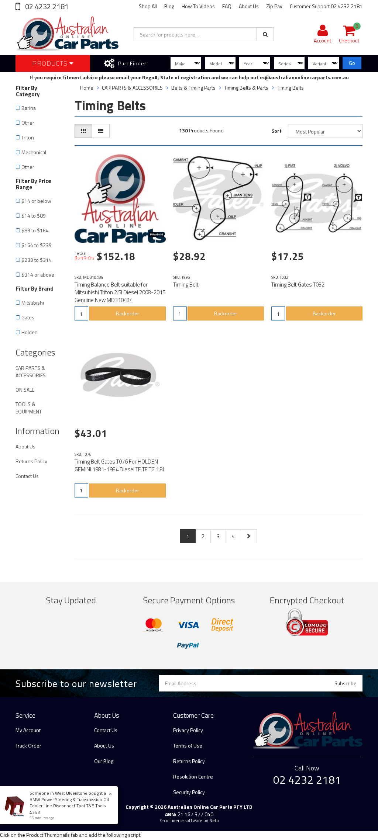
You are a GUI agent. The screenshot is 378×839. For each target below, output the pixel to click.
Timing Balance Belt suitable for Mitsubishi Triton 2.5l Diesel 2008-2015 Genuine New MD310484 (120, 292)
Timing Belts (290, 87)
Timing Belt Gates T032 (297, 284)
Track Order (28, 745)
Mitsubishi (32, 302)
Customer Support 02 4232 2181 (326, 6)
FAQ (226, 6)
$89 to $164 (35, 230)
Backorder (127, 313)
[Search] (265, 34)
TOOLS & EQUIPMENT (29, 407)
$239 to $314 (36, 260)
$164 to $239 (36, 245)
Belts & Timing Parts (193, 87)
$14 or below (36, 201)
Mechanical (33, 152)
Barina (28, 108)
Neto (214, 821)
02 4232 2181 (46, 6)
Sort (276, 131)
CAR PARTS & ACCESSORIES (31, 371)
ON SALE (25, 390)
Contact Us (27, 476)
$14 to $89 (33, 215)
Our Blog (103, 761)
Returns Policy (31, 461)
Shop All (148, 6)
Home (86, 87)
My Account (28, 730)
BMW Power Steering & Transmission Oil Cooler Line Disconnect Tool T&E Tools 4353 (69, 805)
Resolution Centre (193, 776)
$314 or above (37, 274)
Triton (27, 137)
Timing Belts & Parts (246, 87)
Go (352, 63)
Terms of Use (187, 745)
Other (27, 122)
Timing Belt (186, 284)
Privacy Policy (188, 730)
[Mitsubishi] (156, 234)
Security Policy (189, 792)
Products (50, 63)
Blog (169, 6)
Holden (30, 332)
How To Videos (198, 6)
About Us (249, 6)
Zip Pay (274, 6)
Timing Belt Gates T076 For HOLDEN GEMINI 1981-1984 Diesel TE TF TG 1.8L (120, 465)
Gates (27, 317)
